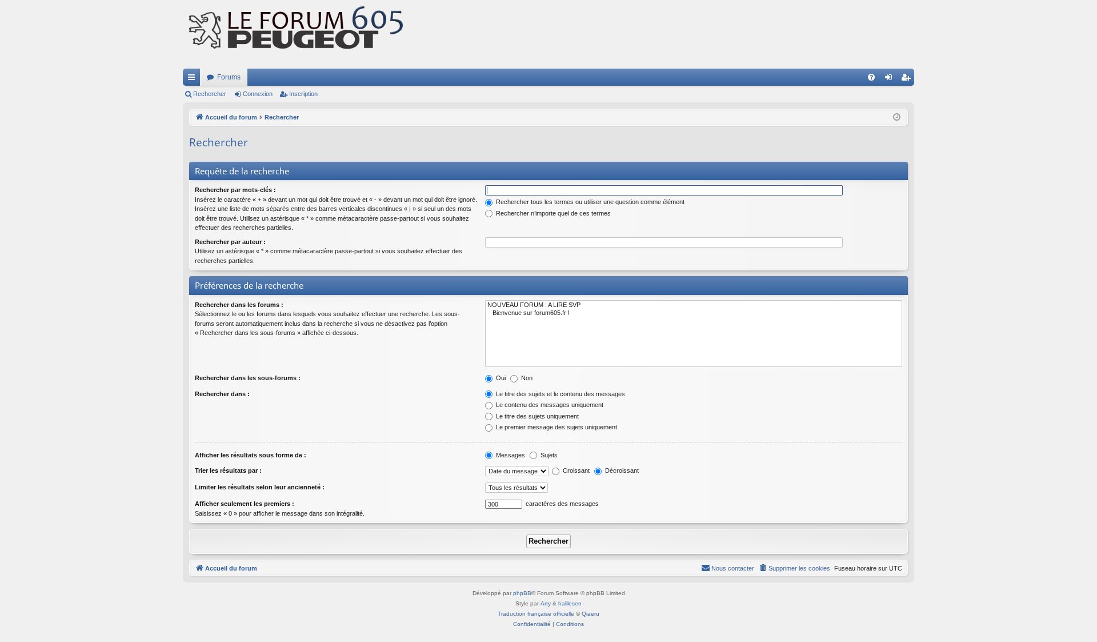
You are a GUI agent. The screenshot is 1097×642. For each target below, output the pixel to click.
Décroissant (621, 470)
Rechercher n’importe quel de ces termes (552, 213)
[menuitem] (871, 77)
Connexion (258, 93)
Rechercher (209, 93)
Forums (229, 77)
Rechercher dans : (222, 393)
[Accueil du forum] (297, 34)
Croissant (575, 470)
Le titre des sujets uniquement (536, 416)
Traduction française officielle (536, 614)
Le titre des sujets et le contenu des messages (559, 393)
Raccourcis (193, 79)
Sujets (548, 455)
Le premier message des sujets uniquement (555, 427)
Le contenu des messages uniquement (548, 404)
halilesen (570, 603)
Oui (500, 377)
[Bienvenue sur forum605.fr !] (693, 313)
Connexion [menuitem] (890, 79)
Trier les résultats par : (228, 470)
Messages (509, 455)
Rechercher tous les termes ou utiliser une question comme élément (589, 201)
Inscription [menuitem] (908, 79)
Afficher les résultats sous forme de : (250, 455)
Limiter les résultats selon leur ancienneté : (260, 487)
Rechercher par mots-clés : (235, 189)
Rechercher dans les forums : (239, 304)
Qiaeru (590, 614)
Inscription (303, 93)
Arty (546, 603)
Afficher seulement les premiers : (244, 503)
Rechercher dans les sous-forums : (248, 377)
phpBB (522, 593)
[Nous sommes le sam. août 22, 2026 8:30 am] (896, 117)
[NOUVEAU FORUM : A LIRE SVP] (693, 305)
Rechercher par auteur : (230, 241)
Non (526, 377)
